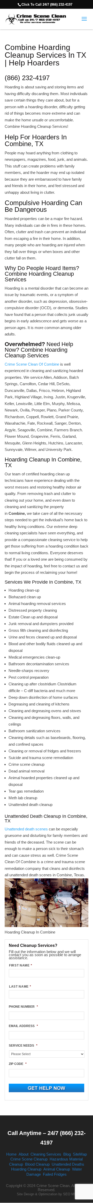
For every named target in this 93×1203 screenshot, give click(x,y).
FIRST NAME (20, 965)
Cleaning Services (45, 1154)
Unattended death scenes (26, 829)
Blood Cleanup (37, 1164)
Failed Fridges (55, 1174)
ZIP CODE (18, 1064)
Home (11, 1154)
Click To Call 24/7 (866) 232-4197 (46, 4)
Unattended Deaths (68, 1164)
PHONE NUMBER (23, 1006)
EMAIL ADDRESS (23, 1026)
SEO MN (69, 1194)
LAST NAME (20, 986)
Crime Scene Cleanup (29, 1159)
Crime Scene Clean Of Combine (32, 364)
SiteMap (80, 1154)
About (23, 1154)
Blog (67, 1154)
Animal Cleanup (56, 1169)
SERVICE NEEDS (23, 1045)
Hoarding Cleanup (26, 1169)
